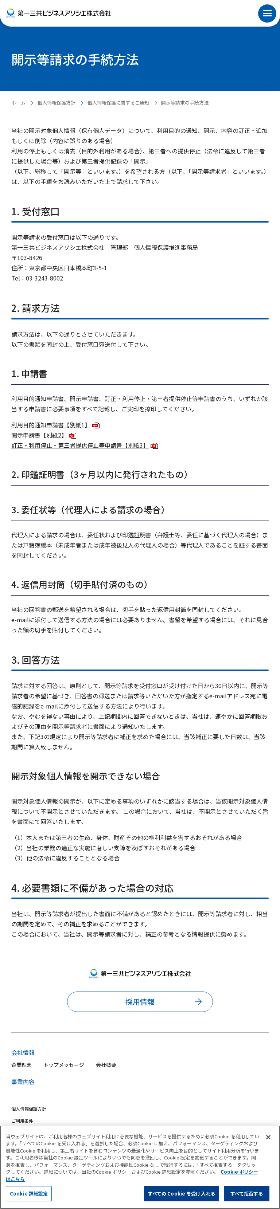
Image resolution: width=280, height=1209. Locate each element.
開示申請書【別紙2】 (39, 435)
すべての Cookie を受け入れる (181, 1193)
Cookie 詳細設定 (29, 1193)
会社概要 (106, 1064)
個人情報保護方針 (56, 102)
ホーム (18, 102)
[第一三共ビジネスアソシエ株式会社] (58, 13)
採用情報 (140, 1001)
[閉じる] (268, 1137)
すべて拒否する (246, 1193)
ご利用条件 (22, 1121)
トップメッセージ (63, 1064)
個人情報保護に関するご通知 (118, 102)
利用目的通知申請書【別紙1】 (50, 424)
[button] (267, 5)
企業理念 (21, 1064)
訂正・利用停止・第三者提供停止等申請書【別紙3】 (80, 445)
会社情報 (23, 1052)
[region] (140, 1167)
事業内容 (23, 1081)
